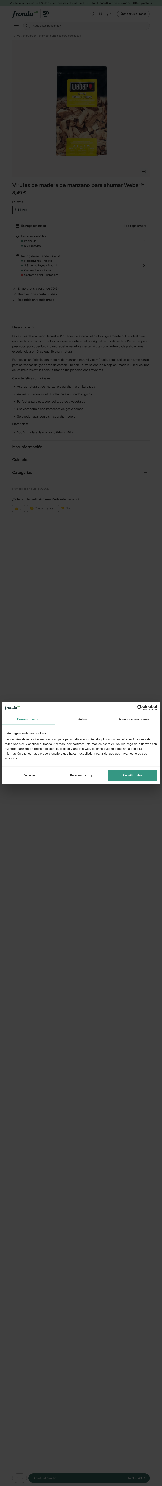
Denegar (29, 775)
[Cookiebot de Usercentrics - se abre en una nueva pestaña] (140, 708)
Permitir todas (132, 775)
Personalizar (79, 775)
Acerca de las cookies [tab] (134, 719)
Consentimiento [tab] (28, 719)
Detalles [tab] (81, 719)
